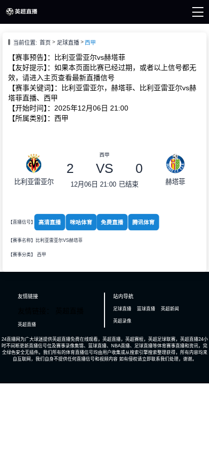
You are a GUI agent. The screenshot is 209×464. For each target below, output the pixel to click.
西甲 (90, 43)
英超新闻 (170, 308)
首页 (45, 43)
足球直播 (68, 43)
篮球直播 (146, 308)
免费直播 (112, 222)
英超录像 (122, 321)
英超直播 (27, 324)
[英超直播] (22, 15)
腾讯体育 (143, 222)
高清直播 (50, 222)
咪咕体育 (81, 222)
